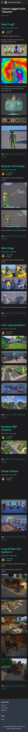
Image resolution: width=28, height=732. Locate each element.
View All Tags (5, 15)
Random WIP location (9, 428)
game (7, 154)
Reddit (3, 710)
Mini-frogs (7, 248)
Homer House (9, 471)
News (3, 719)
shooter (4, 156)
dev (11, 154)
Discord (3, 708)
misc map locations (13, 325)
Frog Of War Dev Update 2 (11, 550)
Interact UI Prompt (13, 166)
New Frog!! (7, 24)
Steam (3, 705)
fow (15, 154)
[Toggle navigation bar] (2, 2)
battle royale (21, 154)
